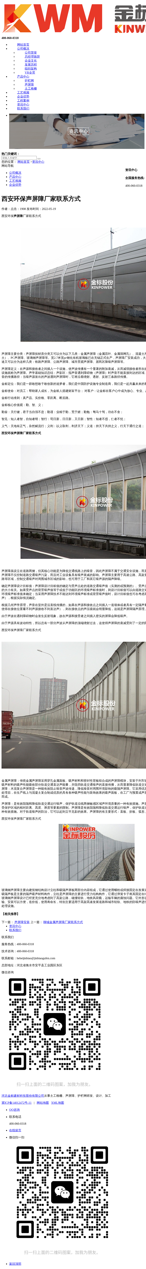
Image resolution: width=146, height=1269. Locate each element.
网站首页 (23, 44)
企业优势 (23, 96)
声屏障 (29, 84)
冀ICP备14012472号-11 (17, 1102)
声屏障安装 (22, 922)
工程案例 (23, 100)
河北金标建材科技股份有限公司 (23, 1095)
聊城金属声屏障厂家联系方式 (63, 922)
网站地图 (43, 1102)
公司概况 (23, 48)
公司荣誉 (31, 52)
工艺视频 (23, 92)
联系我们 (23, 108)
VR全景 (30, 72)
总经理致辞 (32, 56)
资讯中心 (23, 104)
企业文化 (31, 60)
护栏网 (29, 80)
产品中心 (23, 76)
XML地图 (57, 1102)
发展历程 (31, 64)
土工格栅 (31, 88)
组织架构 (31, 68)
